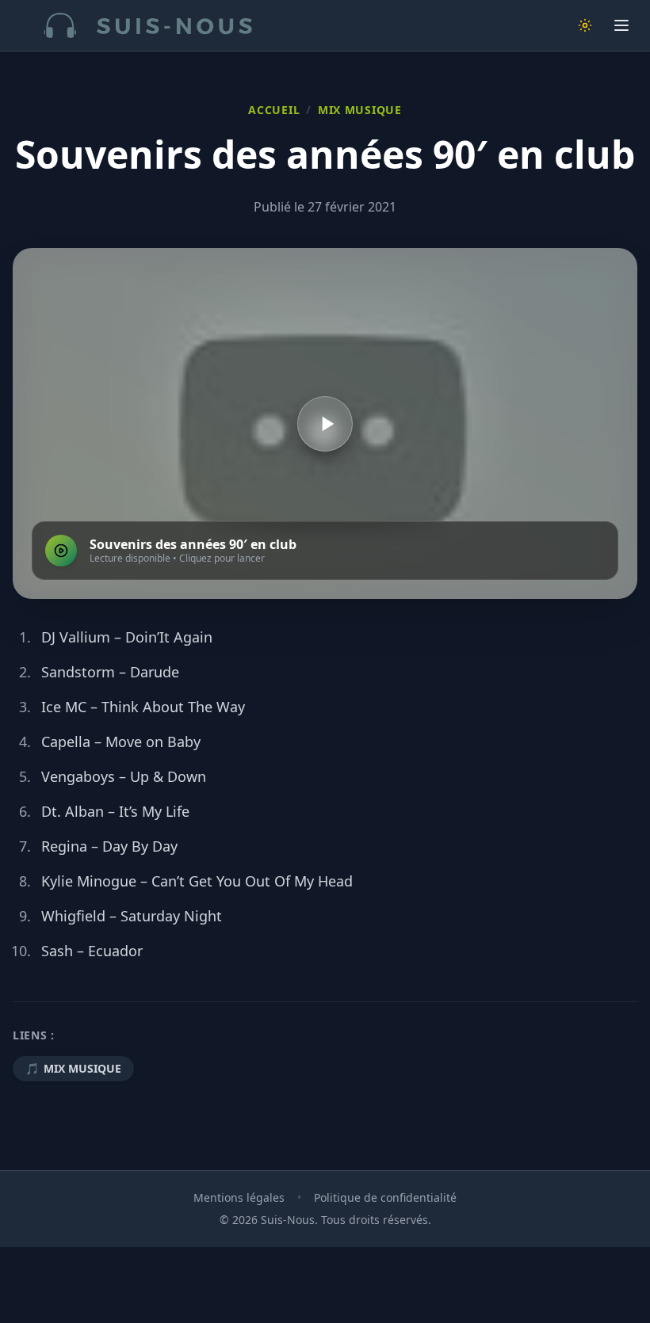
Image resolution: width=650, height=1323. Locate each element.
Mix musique (360, 109)
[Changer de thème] (585, 25)
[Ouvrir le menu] (621, 25)
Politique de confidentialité (385, 1197)
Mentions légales (239, 1197)
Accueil (274, 109)
